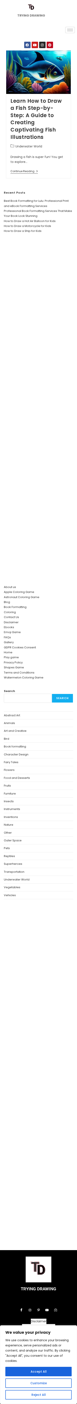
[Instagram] (42, 45)
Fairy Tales (11, 762)
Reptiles (9, 856)
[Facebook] (27, 45)
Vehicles (10, 895)
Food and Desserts (17, 778)
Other (8, 833)
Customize (38, 1383)
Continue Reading (24, 171)
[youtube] (47, 1310)
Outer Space (13, 840)
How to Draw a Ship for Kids (22, 231)
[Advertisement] (38, 409)
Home (8, 652)
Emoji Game (12, 632)
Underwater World (28, 146)
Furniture (10, 794)
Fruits (7, 786)
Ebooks (9, 627)
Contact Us (11, 617)
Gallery (9, 642)
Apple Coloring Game (19, 592)
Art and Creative (15, 731)
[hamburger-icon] (70, 30)
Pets (7, 848)
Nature (8, 825)
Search (9, 691)
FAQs (7, 637)
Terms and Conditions (19, 673)
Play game (11, 657)
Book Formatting (15, 607)
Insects (9, 801)
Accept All (39, 1371)
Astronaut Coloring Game (21, 597)
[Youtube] (35, 45)
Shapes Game (14, 667)
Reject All (38, 1395)
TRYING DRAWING (38, 1288)
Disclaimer (11, 622)
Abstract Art (12, 715)
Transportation (14, 872)
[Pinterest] (50, 45)
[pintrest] (38, 1310)
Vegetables (12, 887)
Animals (9, 723)
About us (10, 587)
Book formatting (15, 746)
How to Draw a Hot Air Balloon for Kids (30, 221)
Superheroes (13, 864)
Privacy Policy (13, 662)
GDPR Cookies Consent (20, 647)
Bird (6, 739)
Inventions (11, 817)
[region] (38, 1364)
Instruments (12, 809)
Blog (7, 602)
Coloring (10, 612)
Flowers (9, 770)
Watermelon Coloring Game (23, 677)
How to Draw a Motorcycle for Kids (27, 226)
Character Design (16, 754)
